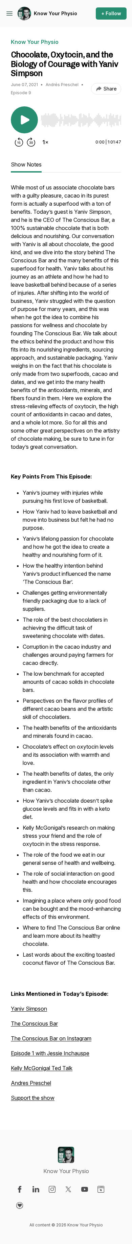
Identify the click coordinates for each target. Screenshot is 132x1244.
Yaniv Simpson (29, 1008)
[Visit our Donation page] (19, 1205)
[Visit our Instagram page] (52, 1189)
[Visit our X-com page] (68, 1189)
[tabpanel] (66, 646)
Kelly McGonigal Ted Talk (41, 1068)
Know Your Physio (55, 13)
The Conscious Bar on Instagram (51, 1038)
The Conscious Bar (34, 1023)
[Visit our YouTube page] (84, 1189)
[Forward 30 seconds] (31, 142)
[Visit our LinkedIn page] (35, 1189)
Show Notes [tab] (26, 164)
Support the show (32, 1097)
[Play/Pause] (24, 119)
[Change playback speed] (45, 142)
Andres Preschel (31, 1083)
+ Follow (111, 13)
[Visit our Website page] (100, 1189)
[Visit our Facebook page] (19, 1189)
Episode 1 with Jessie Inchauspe (50, 1053)
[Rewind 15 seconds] (19, 142)
